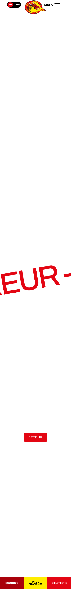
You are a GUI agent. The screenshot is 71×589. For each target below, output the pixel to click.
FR (10, 4)
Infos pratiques (35, 583)
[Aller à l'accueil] (35, 13)
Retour (35, 437)
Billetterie (59, 583)
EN (18, 4)
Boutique (11, 583)
